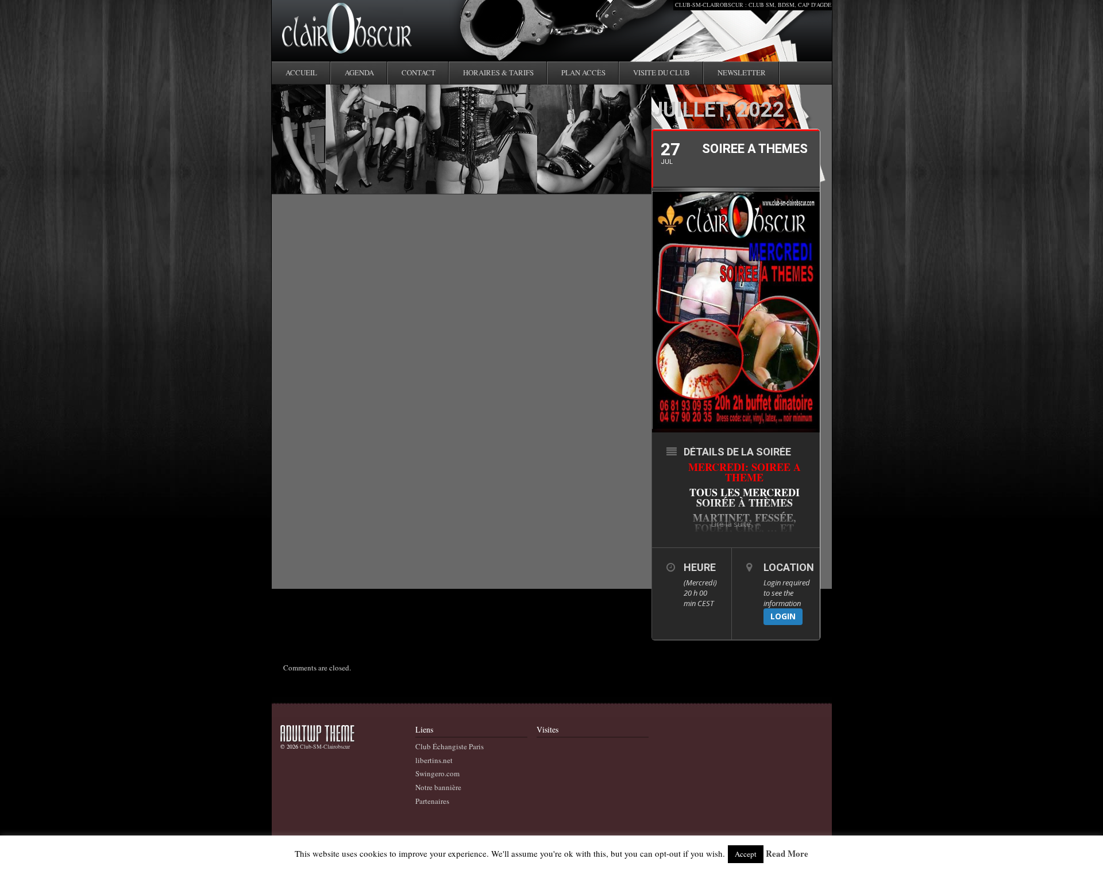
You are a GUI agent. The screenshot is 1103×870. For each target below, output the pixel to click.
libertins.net (434, 760)
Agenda (359, 72)
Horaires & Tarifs (498, 72)
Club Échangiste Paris (449, 746)
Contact (418, 72)
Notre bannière (438, 787)
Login (783, 616)
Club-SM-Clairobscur (325, 746)
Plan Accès (583, 72)
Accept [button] (746, 854)
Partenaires (432, 801)
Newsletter (742, 72)
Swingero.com (437, 773)
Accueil (301, 72)
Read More (787, 853)
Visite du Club (661, 72)
